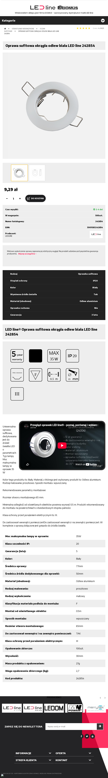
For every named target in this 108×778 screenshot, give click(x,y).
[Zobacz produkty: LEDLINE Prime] (32, 708)
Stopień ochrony (18, 280)
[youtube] (92, 736)
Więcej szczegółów (26, 254)
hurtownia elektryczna (23, 773)
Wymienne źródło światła (23, 294)
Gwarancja (16, 315)
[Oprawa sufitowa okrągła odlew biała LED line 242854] (19, 173)
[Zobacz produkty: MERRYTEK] (96, 708)
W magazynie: (12, 215)
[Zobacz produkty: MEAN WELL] (75, 708)
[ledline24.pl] (54, 8)
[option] (11, 708)
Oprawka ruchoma (20, 308)
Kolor (13, 287)
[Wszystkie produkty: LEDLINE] (96, 234)
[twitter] (87, 736)
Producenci (54, 697)
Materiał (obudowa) (20, 301)
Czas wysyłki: (11, 209)
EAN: (7, 227)
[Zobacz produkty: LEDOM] (54, 708)
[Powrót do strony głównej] (5, 29)
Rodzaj (13, 274)
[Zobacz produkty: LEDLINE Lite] (11, 708)
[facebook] (81, 736)
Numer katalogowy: (14, 221)
